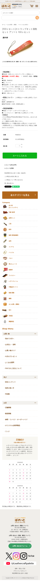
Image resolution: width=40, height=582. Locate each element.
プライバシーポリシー (20, 571)
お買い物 (7, 334)
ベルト (11, 258)
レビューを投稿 (9, 168)
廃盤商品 (11, 321)
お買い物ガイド (10, 350)
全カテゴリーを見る (20, 195)
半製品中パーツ (13, 287)
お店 (5, 403)
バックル (11, 252)
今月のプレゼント (11, 356)
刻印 (10, 229)
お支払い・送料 (10, 344)
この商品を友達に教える (11, 176)
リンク (7, 431)
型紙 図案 (11, 293)
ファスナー (12, 275)
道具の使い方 (9, 388)
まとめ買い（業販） (12, 24)
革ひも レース (13, 264)
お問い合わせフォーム (20, 546)
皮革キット (12, 218)
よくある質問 (9, 362)
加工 (10, 310)
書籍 (10, 298)
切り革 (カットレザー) (13, 206)
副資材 (11, 270)
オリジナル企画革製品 (12, 425)
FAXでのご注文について (13, 368)
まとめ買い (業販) (14, 304)
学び (5, 377)
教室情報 (8, 413)
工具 (10, 224)
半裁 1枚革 (12, 212)
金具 (10, 241)
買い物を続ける (9, 183)
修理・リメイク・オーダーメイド (16, 419)
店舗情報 (8, 407)
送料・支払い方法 (20, 568)
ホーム (3, 24)
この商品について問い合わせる (13, 180)
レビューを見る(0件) (10, 165)
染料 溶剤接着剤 (13, 235)
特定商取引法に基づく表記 (20, 573)
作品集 (7, 394)
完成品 (11, 316)
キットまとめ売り (23, 24)
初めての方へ (9, 338)
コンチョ (11, 247)
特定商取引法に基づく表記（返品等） (15, 173)
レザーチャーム (13, 281)
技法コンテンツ (10, 382)
